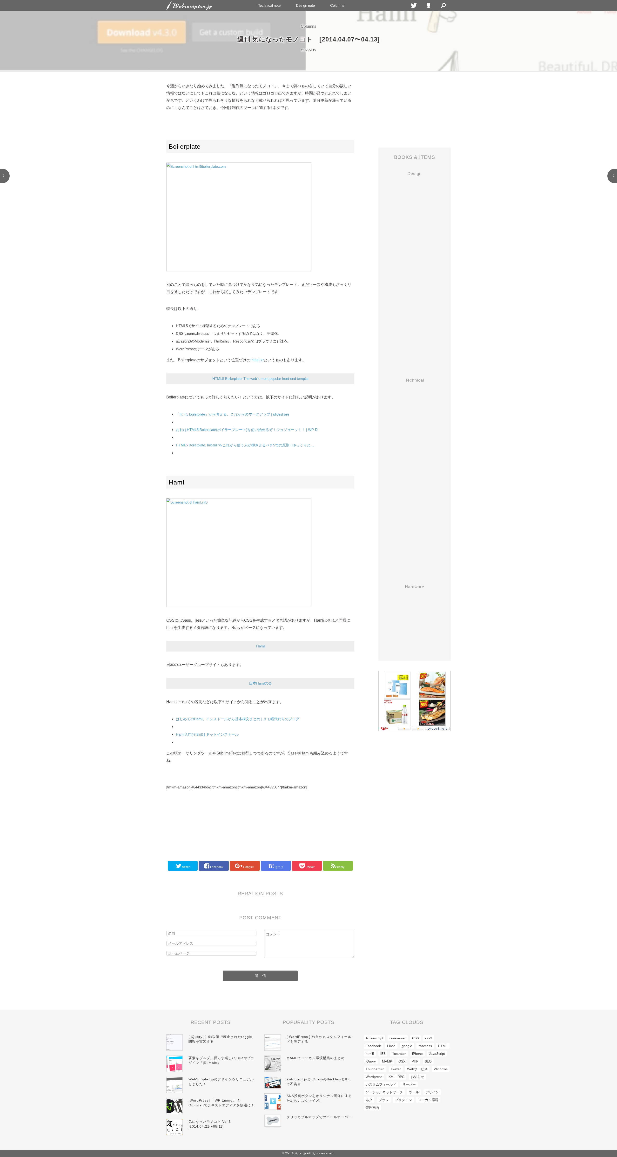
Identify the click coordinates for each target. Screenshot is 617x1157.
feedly (340, 867)
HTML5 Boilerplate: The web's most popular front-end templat (260, 379)
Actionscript (374, 1038)
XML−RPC (396, 1076)
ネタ (369, 1100)
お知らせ (417, 1076)
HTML (443, 1046)
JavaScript (437, 1053)
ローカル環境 (428, 1100)
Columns (337, 5)
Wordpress (374, 1076)
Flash (391, 1046)
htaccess (425, 1046)
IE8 (382, 1053)
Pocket (310, 867)
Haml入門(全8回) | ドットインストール (207, 734)
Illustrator (399, 1053)
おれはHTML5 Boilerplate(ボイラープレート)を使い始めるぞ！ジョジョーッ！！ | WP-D (247, 430)
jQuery (371, 1061)
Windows (441, 1069)
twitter (185, 867)
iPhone (417, 1053)
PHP (415, 1061)
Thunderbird (375, 1069)
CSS (415, 1038)
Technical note (269, 5)
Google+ (248, 867)
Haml (260, 646)
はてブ (278, 867)
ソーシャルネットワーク (384, 1092)
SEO (428, 1061)
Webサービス (417, 1069)
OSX (401, 1061)
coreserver (397, 1038)
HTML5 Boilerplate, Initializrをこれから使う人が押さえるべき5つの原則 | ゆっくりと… (245, 445)
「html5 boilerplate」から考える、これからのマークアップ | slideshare (232, 414)
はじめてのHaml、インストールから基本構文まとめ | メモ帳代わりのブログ (237, 719)
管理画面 (372, 1107)
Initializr (257, 360)
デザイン (432, 1092)
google (407, 1046)
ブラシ (384, 1100)
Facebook (216, 867)
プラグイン (403, 1100)
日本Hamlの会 (260, 683)
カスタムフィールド (381, 1084)
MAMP (387, 1061)
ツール (414, 1092)
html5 (370, 1053)
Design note (305, 5)
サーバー (409, 1084)
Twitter (396, 1069)
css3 (428, 1038)
